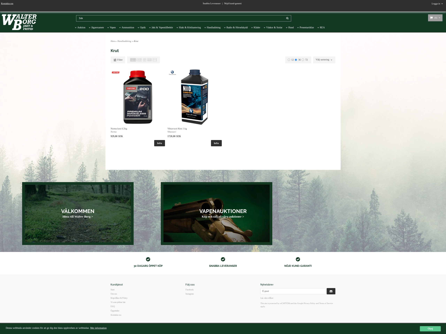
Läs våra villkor (266, 298)
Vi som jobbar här (118, 302)
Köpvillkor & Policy (119, 298)
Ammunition (128, 27)
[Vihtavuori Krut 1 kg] (172, 72)
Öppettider (115, 311)
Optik (143, 27)
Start (112, 289)
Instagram (190, 294)
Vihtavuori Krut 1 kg (177, 128)
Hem (113, 41)
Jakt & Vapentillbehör (162, 27)
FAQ (113, 306)
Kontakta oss (7, 3)
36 (299, 59)
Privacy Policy (309, 303)
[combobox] (324, 59)
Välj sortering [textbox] (322, 59)
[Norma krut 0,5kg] (116, 72)
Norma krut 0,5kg (119, 128)
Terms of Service (326, 303)
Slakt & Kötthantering (190, 27)
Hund (291, 27)
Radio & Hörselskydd (237, 27)
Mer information (98, 328)
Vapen (113, 27)
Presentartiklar (307, 27)
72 (306, 59)
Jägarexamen (97, 27)
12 (292, 59)
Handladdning (214, 27)
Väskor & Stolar (274, 27)
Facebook (190, 289)
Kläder (257, 27)
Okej (430, 328)
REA (322, 27)
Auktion (81, 27)
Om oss (114, 294)
